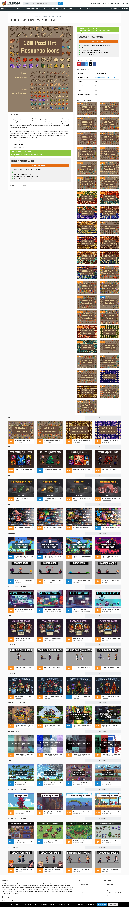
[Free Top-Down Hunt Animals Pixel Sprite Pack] (50, 830)
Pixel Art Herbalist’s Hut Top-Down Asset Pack (82, 841)
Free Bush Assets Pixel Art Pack (24, 783)
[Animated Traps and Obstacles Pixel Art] (108, 715)
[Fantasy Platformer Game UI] (50, 715)
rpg (59, 16)
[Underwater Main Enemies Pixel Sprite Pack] (79, 801)
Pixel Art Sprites (107, 611)
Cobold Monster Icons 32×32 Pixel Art (111, 469)
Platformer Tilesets (30, 557)
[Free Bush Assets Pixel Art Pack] (21, 772)
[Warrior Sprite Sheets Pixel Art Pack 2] (108, 570)
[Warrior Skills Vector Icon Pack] (108, 488)
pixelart (52, 16)
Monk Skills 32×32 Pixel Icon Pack (82, 469)
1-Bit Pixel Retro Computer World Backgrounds (111, 754)
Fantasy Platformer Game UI (52, 725)
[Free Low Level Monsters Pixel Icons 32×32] (50, 459)
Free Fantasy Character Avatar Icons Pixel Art (82, 725)
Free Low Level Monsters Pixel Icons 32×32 (53, 469)
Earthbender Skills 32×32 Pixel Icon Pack (24, 469)
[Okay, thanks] (127, 904)
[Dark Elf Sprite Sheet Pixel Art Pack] (50, 657)
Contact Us (108, 895)
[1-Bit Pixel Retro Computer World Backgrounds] (108, 744)
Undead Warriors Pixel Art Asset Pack (111, 696)
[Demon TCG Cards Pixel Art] (79, 628)
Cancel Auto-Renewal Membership (114, 893)
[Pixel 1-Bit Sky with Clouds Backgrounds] (50, 744)
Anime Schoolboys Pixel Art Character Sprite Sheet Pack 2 (111, 869)
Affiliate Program (110, 884)
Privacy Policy (82, 893)
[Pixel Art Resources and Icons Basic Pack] (108, 830)
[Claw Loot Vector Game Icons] (79, 488)
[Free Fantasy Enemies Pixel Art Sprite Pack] (21, 570)
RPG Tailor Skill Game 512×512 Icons (53, 527)
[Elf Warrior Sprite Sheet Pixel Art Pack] (108, 657)
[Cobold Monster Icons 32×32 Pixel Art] (108, 459)
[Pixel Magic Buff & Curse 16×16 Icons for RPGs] (108, 430)
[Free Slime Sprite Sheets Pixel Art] (79, 570)
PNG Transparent (100, 77)
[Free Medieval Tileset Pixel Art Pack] (50, 546)
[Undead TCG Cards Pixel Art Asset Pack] (21, 628)
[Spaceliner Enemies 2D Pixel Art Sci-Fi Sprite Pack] (108, 599)
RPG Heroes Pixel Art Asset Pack (53, 580)
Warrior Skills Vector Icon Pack (111, 498)
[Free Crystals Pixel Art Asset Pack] (79, 772)
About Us (108, 887)
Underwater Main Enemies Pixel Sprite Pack (82, 812)
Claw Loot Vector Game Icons (81, 498)
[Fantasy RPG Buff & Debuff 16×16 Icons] (79, 430)
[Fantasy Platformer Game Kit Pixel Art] (21, 715)
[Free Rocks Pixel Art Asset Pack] (108, 772)
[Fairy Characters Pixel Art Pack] (50, 686)
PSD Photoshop (110, 77)
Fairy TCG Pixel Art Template (52, 638)
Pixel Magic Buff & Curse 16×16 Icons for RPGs (111, 440)
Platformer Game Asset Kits (23, 727)
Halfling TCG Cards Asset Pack (111, 638)
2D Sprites (18, 582)
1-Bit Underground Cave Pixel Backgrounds (82, 754)
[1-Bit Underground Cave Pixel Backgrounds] (79, 744)
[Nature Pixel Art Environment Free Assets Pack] (21, 546)
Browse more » (103, 418)
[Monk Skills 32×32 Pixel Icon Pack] (79, 459)
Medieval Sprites (49, 582)
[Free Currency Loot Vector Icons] (50, 488)
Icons (63, 8)
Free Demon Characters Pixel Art (82, 696)
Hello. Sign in (117, 3)
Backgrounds (53, 8)
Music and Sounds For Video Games (54, 611)
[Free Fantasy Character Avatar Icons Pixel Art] (79, 715)
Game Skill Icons (20, 471)
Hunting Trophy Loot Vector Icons (24, 498)
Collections (114, 8)
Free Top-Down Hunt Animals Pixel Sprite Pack (53, 841)
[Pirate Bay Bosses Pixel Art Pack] (108, 801)
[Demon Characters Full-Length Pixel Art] (21, 686)
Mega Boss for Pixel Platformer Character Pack (24, 812)
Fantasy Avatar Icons (79, 727)
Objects (80, 8)
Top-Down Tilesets (20, 842)
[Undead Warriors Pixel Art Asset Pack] (108, 686)
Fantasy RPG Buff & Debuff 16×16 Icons (82, 440)
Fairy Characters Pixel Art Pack (53, 696)
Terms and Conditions (84, 884)
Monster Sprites (20, 813)
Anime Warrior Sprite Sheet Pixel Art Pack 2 (82, 869)
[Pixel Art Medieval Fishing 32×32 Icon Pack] (50, 430)
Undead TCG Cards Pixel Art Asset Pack (24, 638)
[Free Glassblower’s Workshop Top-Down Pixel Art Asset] (21, 830)
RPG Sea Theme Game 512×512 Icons (24, 527)
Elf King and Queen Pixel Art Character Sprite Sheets (82, 667)
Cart (126, 3)
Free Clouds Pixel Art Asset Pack (53, 783)
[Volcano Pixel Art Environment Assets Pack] (108, 546)
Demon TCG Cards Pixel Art (81, 638)
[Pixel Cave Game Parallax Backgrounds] (21, 744)
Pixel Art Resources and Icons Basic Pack (111, 841)
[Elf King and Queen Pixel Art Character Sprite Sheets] (79, 657)
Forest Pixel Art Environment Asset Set (82, 556)
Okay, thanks (102, 904)
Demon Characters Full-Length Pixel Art (24, 696)
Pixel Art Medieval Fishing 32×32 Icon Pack (53, 440)
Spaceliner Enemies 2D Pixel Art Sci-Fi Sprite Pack (111, 609)
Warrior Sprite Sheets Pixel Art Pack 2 (111, 580)
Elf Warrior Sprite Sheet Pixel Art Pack (111, 667)
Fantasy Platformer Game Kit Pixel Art (24, 725)
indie (45, 16)
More (88, 8)
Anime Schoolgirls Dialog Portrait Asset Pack (53, 869)
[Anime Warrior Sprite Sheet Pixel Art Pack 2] (79, 859)
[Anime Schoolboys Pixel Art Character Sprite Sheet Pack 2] (108, 859)
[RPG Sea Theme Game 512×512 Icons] (21, 517)
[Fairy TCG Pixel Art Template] (50, 628)
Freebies (125, 8)
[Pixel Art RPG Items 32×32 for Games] (21, 430)
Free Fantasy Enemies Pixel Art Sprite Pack (24, 580)
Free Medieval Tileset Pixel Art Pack (53, 556)
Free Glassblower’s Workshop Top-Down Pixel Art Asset (24, 841)
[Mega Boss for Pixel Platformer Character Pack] (21, 801)
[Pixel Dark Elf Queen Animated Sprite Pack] (21, 657)
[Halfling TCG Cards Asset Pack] (108, 628)
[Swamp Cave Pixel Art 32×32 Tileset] (50, 801)
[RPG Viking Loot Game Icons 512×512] (79, 517)
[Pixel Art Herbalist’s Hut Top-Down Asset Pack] (79, 830)
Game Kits (19, 8)
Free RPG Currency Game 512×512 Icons (111, 527)
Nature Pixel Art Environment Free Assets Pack (24, 556)
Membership (96, 3)
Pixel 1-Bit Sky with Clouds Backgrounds (53, 754)
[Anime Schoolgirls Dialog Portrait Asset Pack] (50, 859)
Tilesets (71, 8)
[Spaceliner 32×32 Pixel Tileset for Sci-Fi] (21, 599)
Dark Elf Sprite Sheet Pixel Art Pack (53, 667)
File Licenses (82, 887)
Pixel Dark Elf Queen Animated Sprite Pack (24, 667)
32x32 (38, 16)
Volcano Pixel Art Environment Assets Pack (111, 556)
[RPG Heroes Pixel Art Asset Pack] (50, 570)
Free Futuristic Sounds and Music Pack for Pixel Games (53, 609)
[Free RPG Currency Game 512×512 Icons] (108, 517)
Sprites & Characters (33, 8)
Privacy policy (113, 904)
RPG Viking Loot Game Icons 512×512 (82, 527)
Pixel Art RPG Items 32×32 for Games (24, 440)
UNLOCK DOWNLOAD (41, 165)
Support (106, 3)
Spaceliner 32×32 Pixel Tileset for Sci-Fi (24, 609)
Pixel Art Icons (28, 16)
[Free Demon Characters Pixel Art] (79, 686)
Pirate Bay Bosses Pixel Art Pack (111, 812)
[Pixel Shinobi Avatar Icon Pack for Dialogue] (21, 859)
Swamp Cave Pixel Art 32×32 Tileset (53, 812)
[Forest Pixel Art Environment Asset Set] (79, 546)
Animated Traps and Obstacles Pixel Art (111, 725)
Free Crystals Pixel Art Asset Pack (82, 783)
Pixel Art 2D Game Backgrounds (24, 755)
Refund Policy (82, 890)
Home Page (13, 16)
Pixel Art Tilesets (20, 557)
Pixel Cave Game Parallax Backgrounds (24, 754)
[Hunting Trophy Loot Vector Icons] (21, 488)
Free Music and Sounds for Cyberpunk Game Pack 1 (82, 609)
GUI (45, 8)
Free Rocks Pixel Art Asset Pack (111, 783)
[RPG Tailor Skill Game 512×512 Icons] (50, 517)
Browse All (5, 8)
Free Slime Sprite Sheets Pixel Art (82, 580)
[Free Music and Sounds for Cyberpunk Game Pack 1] (79, 599)
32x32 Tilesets (48, 813)
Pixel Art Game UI (49, 727)
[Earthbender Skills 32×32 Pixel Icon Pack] (21, 459)
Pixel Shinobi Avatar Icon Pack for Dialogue (24, 869)
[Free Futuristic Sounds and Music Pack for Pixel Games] (50, 599)
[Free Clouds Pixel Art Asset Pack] (50, 772)
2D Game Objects (20, 640)
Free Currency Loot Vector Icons (53, 498)
